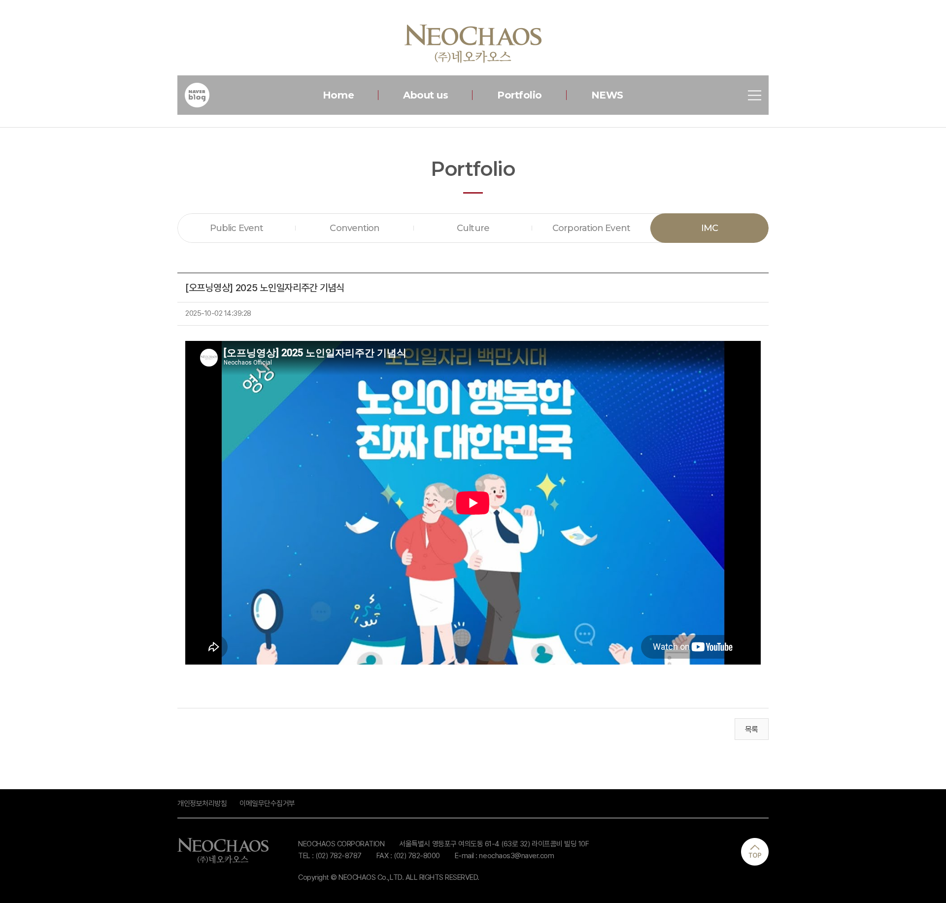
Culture (473, 228)
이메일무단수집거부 (267, 803)
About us (425, 95)
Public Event (236, 228)
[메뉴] (754, 95)
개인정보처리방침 (202, 803)
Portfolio (519, 95)
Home (338, 95)
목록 (751, 729)
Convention (354, 228)
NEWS (607, 95)
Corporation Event (591, 228)
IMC (709, 228)
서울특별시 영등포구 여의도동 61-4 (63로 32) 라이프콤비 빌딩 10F (494, 843)
